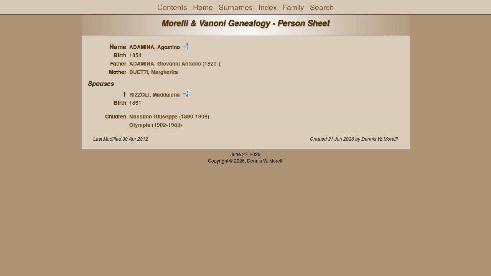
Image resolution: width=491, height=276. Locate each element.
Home (203, 7)
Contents (172, 7)
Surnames (236, 7)
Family (293, 7)
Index (268, 7)
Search (322, 7)
